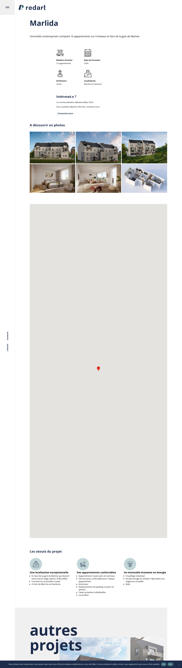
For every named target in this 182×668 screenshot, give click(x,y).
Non (170, 664)
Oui (163, 664)
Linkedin (7, 347)
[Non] (179, 664)
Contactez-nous (65, 113)
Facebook (7, 336)
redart (32, 7)
